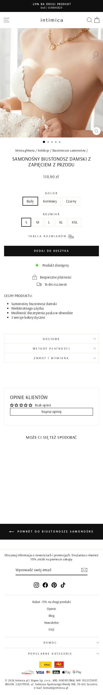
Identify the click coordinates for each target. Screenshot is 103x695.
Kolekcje (43, 150)
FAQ (51, 629)
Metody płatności (51, 348)
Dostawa (51, 339)
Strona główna (25, 150)
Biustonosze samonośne (69, 150)
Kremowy (50, 201)
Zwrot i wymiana (51, 358)
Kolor (51, 193)
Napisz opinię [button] (51, 411)
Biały (30, 201)
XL (61, 222)
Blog (51, 615)
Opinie (51, 609)
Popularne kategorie (50, 653)
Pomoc (50, 642)
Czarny (71, 201)
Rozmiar (51, 214)
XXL (75, 222)
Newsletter (51, 622)
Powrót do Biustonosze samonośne (55, 531)
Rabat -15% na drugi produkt (51, 602)
